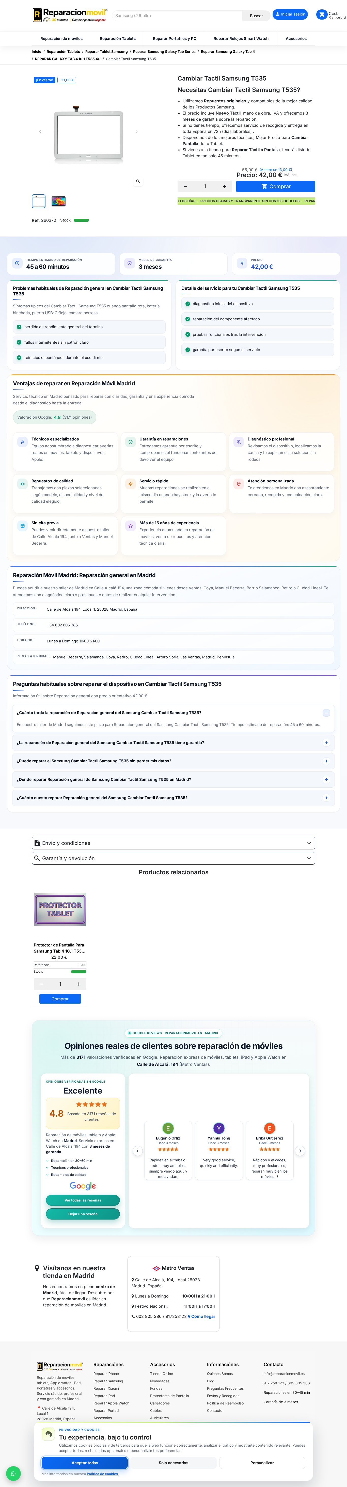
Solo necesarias (173, 1462)
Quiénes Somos (220, 1373)
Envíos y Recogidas (223, 1396)
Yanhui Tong (168, 1138)
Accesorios (102, 1418)
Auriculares (159, 1418)
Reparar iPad (104, 1396)
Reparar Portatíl (106, 1410)
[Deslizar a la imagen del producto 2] (58, 201)
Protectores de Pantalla (169, 1396)
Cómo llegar (202, 1316)
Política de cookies (103, 1474)
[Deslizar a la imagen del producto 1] (38, 201)
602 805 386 (149, 1316)
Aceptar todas (85, 1462)
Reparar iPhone (106, 1373)
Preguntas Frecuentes (225, 1388)
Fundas (156, 1388)
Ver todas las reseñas (83, 1200)
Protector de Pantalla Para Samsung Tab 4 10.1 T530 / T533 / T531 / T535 (59, 948)
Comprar (276, 186)
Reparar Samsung (108, 1381)
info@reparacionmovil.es (284, 1373)
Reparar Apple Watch (111, 1403)
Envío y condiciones (66, 843)
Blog (210, 1381)
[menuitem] (61, 38)
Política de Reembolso (225, 1403)
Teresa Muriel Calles (269, 1138)
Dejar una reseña (83, 1214)
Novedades (159, 1381)
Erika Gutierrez (218, 1138)
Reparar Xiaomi (106, 1388)
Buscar (256, 15)
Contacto (214, 1410)
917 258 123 (274, 1383)
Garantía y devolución (68, 858)
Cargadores (160, 1403)
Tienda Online (161, 1373)
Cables (156, 1410)
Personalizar (262, 1462)
